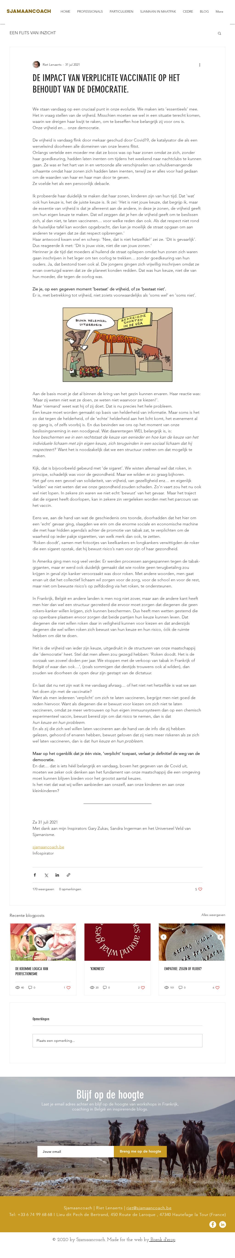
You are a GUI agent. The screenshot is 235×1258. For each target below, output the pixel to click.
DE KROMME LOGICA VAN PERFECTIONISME (31, 971)
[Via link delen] (68, 875)
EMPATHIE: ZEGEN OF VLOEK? (182, 968)
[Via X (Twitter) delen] (46, 875)
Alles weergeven (213, 915)
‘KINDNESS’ (97, 968)
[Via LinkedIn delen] (57, 875)
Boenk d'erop (162, 1240)
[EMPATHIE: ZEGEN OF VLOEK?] (192, 942)
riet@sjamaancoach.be (148, 1207)
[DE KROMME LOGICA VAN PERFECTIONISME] (43, 942)
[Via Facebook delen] (35, 875)
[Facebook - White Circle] (212, 1224)
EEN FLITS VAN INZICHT (33, 32)
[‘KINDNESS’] (117, 942)
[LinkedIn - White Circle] (222, 1224)
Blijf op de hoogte (110, 1095)
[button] (219, 33)
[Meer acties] (199, 64)
